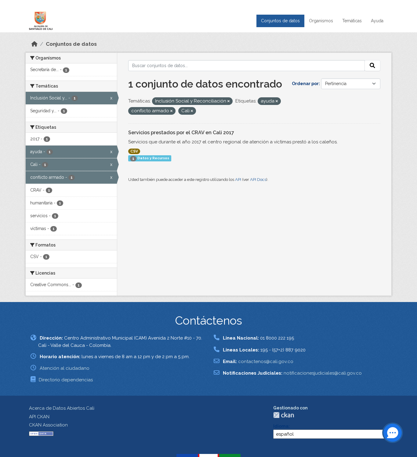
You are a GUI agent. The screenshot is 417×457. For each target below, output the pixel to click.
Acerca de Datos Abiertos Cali (61, 408)
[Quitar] (228, 101)
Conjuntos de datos (280, 20)
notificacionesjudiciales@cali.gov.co (323, 373)
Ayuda (377, 20)
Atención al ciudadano (64, 368)
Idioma (280, 426)
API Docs (258, 179)
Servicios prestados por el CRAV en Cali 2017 (181, 132)
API (238, 179)
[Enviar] (372, 65)
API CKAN (39, 416)
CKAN (283, 415)
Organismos (321, 20)
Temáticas (352, 20)
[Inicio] (34, 44)
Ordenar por (305, 83)
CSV (134, 151)
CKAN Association (48, 425)
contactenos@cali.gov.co (265, 361)
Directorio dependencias (66, 380)
